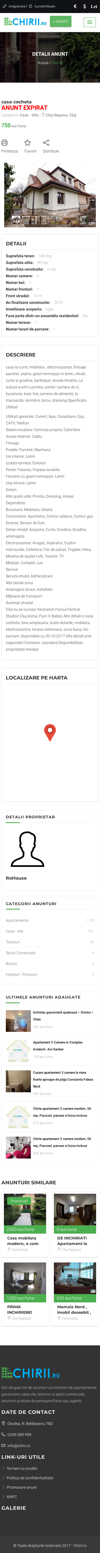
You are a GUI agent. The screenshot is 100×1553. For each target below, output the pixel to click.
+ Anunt (61, 21)
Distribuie (51, 151)
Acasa (43, 62)
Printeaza (9, 151)
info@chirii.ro (18, 1445)
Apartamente (17, 920)
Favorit (30, 151)
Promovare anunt (22, 1487)
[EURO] (75, 6)
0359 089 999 (19, 1434)
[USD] (84, 6)
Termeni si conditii (22, 1468)
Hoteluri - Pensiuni (21, 974)
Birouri (11, 963)
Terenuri (13, 942)
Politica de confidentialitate (30, 1478)
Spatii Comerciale (21, 953)
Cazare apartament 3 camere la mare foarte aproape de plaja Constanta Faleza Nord (63, 1079)
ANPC (12, 1497)
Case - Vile (14, 931)
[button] (90, 22)
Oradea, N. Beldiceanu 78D (30, 1423)
